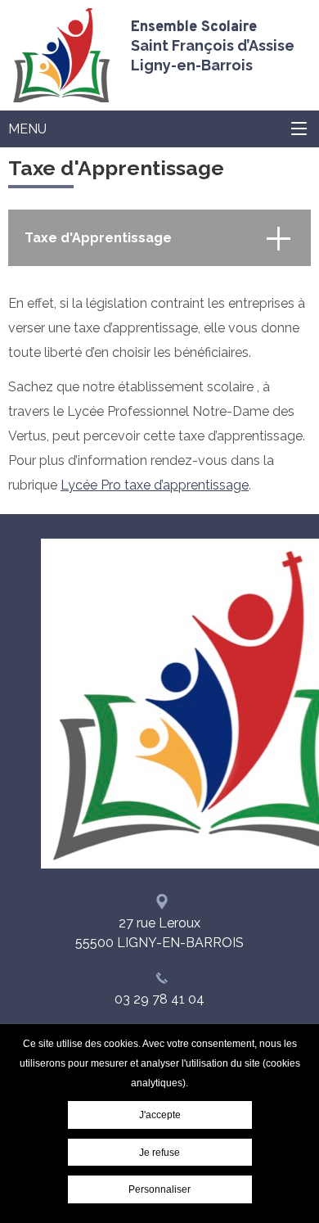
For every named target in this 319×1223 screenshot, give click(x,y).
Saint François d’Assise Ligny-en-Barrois (212, 46)
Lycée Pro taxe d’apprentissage (155, 485)
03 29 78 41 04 (159, 999)
